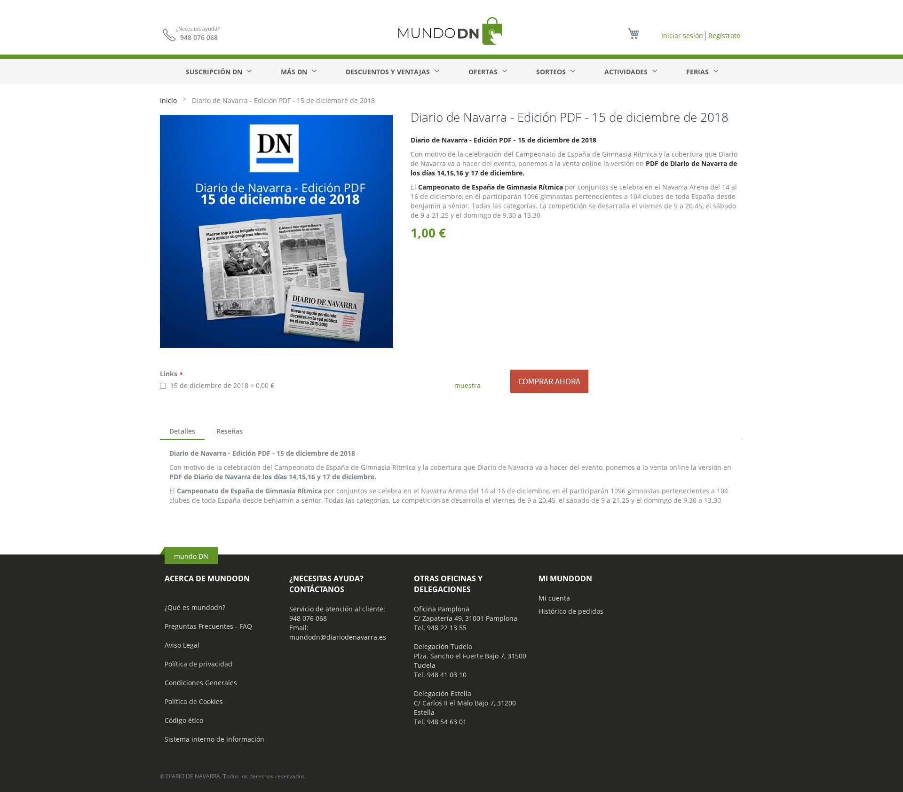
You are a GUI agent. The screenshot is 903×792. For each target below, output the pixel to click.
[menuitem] (218, 71)
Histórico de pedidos (571, 611)
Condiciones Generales (201, 682)
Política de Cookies (194, 701)
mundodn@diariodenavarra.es (337, 637)
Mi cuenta (554, 598)
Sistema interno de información (214, 739)
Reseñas (229, 431)
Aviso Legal (182, 645)
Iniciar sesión (682, 35)
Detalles (182, 431)
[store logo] (451, 30)
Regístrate (724, 35)
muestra (467, 385)
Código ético (184, 720)
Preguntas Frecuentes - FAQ (208, 626)
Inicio (168, 100)
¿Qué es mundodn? (195, 607)
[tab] (182, 432)
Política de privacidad (198, 663)
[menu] (451, 71)
